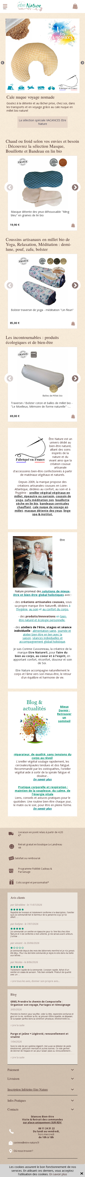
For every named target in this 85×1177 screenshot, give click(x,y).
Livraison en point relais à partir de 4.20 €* (40, 834)
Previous (3, 63)
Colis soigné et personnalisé (32, 882)
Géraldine (20, 904)
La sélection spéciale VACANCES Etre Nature (42, 122)
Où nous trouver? (23, 1151)
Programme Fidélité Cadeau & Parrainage (35, 870)
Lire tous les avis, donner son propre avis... (35, 981)
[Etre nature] (29, 6)
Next (82, 63)
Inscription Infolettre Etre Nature (28, 1089)
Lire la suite (18, 1025)
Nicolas (19, 962)
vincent (18, 943)
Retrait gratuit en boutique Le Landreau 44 (40, 846)
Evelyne (19, 924)
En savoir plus (58, 1174)
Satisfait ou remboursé (27, 858)
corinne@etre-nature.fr (26, 1142)
